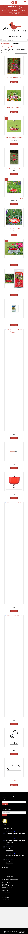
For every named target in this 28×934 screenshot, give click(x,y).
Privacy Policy (5, 899)
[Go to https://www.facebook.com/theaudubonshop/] (12, 2)
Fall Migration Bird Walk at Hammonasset (15, 833)
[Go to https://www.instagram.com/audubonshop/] (16, 2)
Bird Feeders (6, 43)
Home (2, 43)
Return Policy (5, 895)
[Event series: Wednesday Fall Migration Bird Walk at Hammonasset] (14, 853)
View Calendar (5, 867)
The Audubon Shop (9, 835)
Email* (3, 799)
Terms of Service (6, 902)
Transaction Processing (5, 824)
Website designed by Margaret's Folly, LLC (16, 932)
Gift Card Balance (6, 892)
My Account (5, 890)
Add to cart (14, 82)
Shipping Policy (5, 897)
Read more (14, 235)
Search (4, 814)
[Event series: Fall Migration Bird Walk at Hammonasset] (14, 831)
